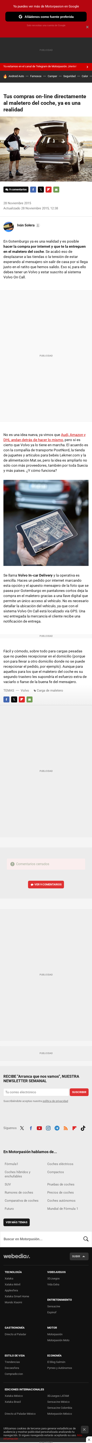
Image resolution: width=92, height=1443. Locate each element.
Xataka (9, 1278)
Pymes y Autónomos (59, 1368)
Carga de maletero (50, 690)
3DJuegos (53, 1278)
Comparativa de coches (22, 1201)
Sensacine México (58, 1401)
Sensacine (53, 1306)
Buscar (86, 1239)
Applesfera (11, 1290)
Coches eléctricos (60, 1164)
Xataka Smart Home (17, 1296)
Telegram (56, 1127)
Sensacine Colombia (59, 1407)
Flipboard (49, 190)
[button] (28, 225)
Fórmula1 (11, 1164)
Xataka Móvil (12, 1284)
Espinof (51, 1312)
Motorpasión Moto (58, 1340)
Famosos (36, 76)
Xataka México (14, 1395)
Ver (48, 884)
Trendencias (12, 1362)
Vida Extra (53, 1284)
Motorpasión (54, 1334)
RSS (65, 1127)
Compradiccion (14, 1373)
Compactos (55, 1172)
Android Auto (16, 76)
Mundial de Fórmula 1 (62, 1209)
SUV (8, 1184)
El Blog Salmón (56, 1362)
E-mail (56, 190)
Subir (76, 1256)
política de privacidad (55, 1101)
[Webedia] (16, 1258)
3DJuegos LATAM (58, 1395)
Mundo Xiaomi (13, 1302)
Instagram (48, 1127)
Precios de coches (60, 1192)
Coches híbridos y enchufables (17, 1174)
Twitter (41, 190)
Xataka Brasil (13, 1401)
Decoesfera (12, 1368)
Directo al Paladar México (20, 1413)
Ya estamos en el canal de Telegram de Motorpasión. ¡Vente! (39, 66)
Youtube (39, 1127)
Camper (52, 76)
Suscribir (79, 1092)
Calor (85, 76)
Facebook (33, 190)
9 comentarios (18, 189)
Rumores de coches (19, 1192)
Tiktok (83, 1127)
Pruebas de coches (60, 1184)
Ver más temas (16, 1222)
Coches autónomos (61, 1201)
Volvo (25, 690)
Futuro (9, 1209)
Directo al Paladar (15, 1334)
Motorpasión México (59, 1413)
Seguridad (69, 76)
